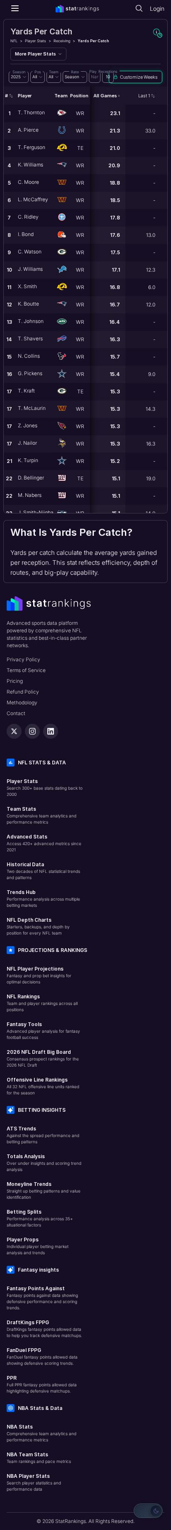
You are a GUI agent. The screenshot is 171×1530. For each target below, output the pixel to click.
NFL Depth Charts (29, 920)
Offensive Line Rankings (37, 1080)
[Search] (139, 8)
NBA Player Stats (28, 1476)
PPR (12, 1378)
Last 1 (144, 96)
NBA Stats (20, 1427)
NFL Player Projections (35, 969)
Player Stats (35, 41)
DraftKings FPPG (28, 1322)
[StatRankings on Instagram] (32, 731)
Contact (16, 713)
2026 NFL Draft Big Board (39, 1052)
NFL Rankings (23, 996)
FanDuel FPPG (24, 1350)
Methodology (22, 702)
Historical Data (25, 864)
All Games (105, 96)
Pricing (15, 681)
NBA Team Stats (27, 1454)
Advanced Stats (27, 837)
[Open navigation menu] (15, 8)
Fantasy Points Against (36, 1288)
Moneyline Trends (29, 1184)
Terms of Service (26, 670)
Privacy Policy (23, 659)
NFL (13, 41)
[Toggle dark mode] (148, 1510)
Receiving (62, 41)
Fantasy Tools (24, 1024)
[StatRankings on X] (14, 731)
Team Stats (21, 809)
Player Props (23, 1239)
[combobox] (19, 77)
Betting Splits (24, 1212)
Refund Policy (23, 692)
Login (157, 8)
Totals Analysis (26, 1156)
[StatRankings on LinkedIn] (50, 731)
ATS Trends (21, 1128)
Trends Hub (21, 892)
